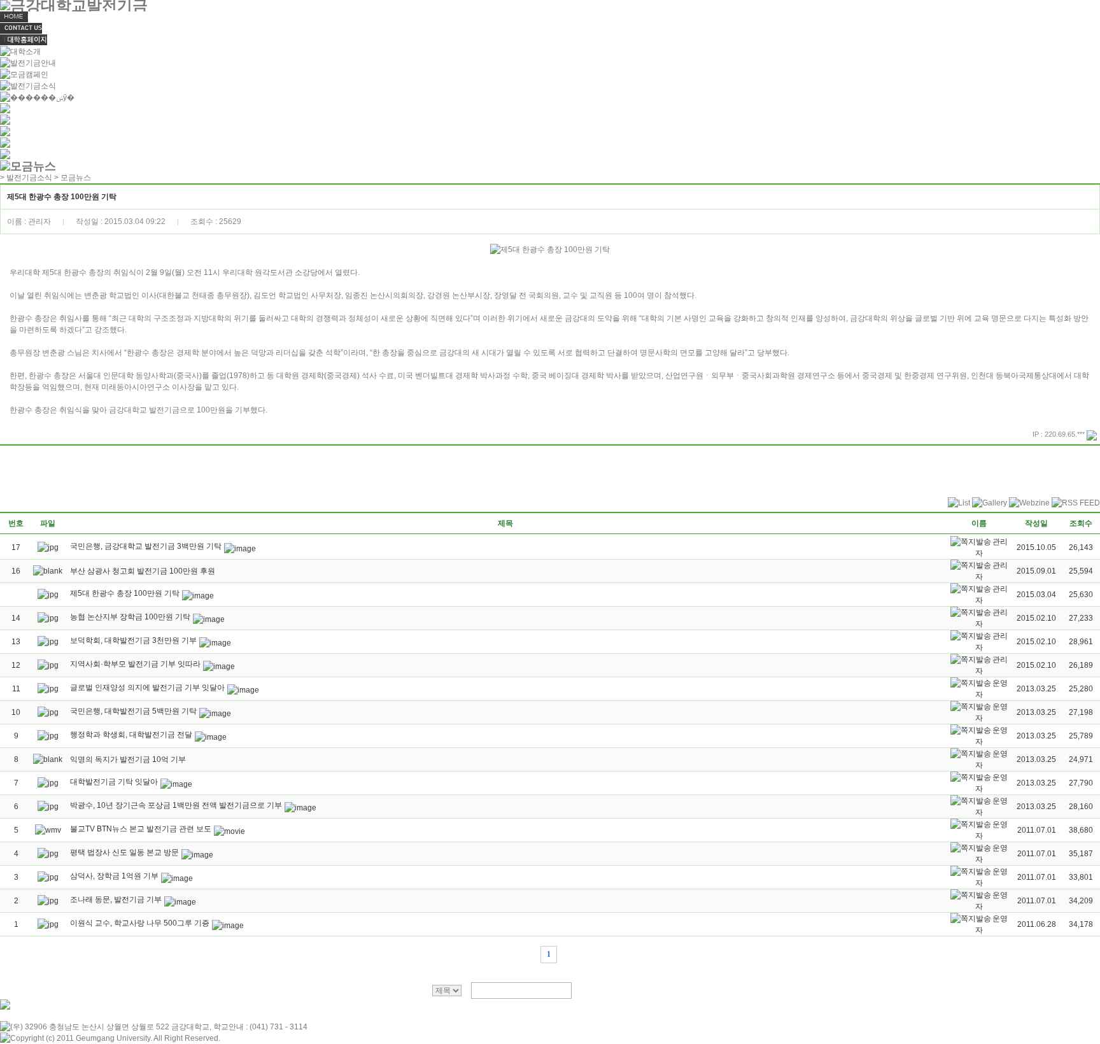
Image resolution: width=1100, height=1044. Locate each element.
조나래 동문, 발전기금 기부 (116, 899)
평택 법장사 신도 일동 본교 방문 (124, 852)
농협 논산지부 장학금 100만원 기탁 (130, 616)
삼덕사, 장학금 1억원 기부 (114, 875)
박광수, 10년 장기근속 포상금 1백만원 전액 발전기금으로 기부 (176, 805)
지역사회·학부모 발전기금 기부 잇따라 (135, 664)
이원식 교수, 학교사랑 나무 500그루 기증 (139, 923)
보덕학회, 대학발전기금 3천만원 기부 (133, 640)
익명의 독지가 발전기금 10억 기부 (128, 759)
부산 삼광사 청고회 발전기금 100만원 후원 (142, 571)
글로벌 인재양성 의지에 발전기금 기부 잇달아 (147, 687)
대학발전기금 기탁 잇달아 (114, 781)
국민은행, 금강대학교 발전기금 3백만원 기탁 (146, 546)
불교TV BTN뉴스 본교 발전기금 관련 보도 (140, 828)
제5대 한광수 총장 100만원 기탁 (125, 593)
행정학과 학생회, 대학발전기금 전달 (131, 734)
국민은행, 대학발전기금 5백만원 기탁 (133, 711)
